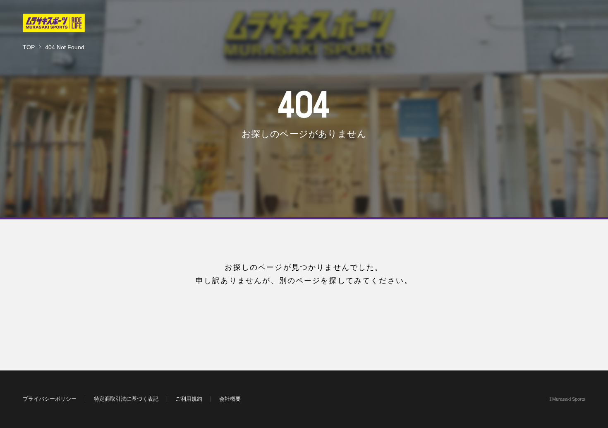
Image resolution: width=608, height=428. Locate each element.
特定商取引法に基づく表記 (126, 399)
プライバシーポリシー (50, 399)
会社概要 (230, 399)
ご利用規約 (188, 399)
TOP (29, 47)
